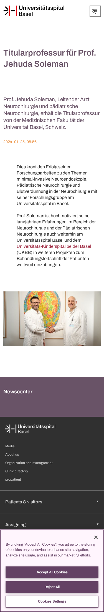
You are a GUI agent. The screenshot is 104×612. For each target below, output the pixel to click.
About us (12, 454)
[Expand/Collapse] (95, 11)
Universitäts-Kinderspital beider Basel (54, 246)
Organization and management (29, 463)
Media (10, 446)
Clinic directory (16, 471)
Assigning (15, 524)
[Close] (96, 537)
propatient (13, 479)
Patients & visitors (23, 501)
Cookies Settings (52, 601)
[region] (52, 570)
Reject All (52, 587)
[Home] (33, 11)
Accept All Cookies (52, 572)
